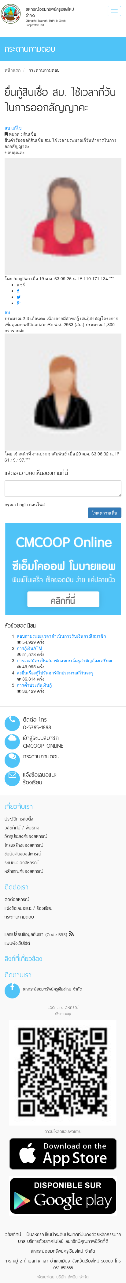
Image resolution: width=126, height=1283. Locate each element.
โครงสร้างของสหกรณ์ (24, 845)
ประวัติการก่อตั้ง (19, 819)
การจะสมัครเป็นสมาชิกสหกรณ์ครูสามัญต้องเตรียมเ (65, 660)
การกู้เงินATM (29, 648)
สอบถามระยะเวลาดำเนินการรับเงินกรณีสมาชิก (61, 636)
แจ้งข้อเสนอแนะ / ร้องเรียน (29, 908)
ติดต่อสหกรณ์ (17, 900)
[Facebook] (18, 291)
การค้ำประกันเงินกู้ (34, 685)
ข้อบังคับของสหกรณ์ (23, 854)
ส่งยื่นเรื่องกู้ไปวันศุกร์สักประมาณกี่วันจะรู (55, 673)
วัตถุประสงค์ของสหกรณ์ (26, 836)
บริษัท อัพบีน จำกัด (72, 1277)
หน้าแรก (12, 70)
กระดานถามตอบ (44, 70)
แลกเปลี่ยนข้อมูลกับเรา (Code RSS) (37, 934)
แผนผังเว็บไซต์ (17, 943)
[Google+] (19, 303)
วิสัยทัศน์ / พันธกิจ (22, 828)
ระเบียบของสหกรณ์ (22, 863)
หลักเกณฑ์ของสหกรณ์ (24, 871)
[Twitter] (19, 297)
